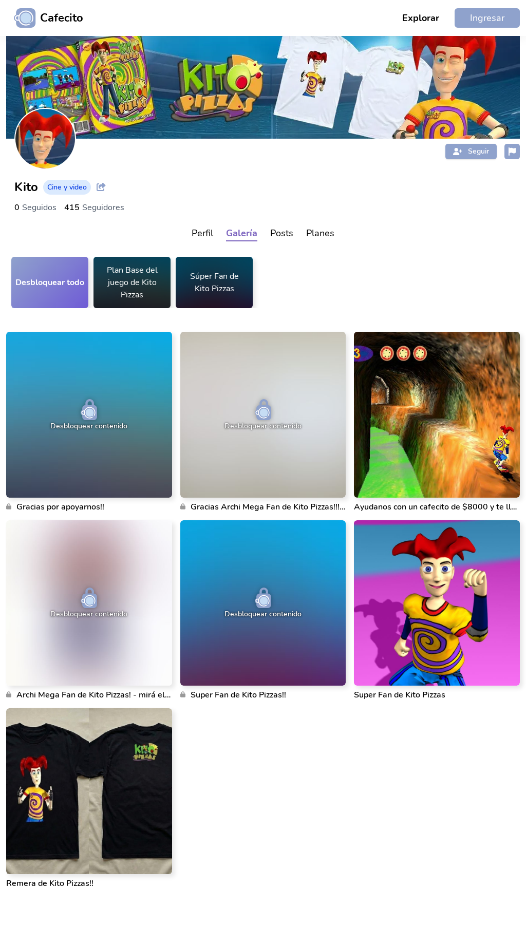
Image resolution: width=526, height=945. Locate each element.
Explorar (420, 18)
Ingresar (487, 18)
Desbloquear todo (49, 282)
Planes (320, 233)
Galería (241, 233)
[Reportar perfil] (512, 151)
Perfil (202, 233)
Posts (281, 233)
